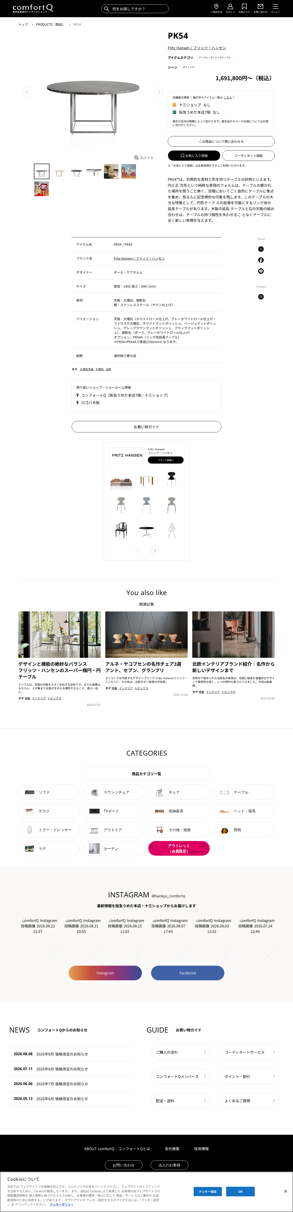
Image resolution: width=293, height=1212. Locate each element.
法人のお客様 (169, 1165)
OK (240, 1191)
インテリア (39, 698)
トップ (23, 24)
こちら (228, 97)
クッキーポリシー (62, 1204)
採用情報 (201, 1148)
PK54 (77, 24)
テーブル (215, 57)
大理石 (100, 369)
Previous (27, 91)
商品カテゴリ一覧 (146, 773)
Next (158, 91)
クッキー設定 (208, 1191)
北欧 (108, 369)
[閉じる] (286, 1191)
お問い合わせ (124, 1165)
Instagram (105, 973)
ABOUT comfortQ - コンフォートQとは (117, 1148)
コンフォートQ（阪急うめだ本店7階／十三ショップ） (125, 395)
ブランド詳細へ (166, 460)
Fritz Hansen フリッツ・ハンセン (197, 47)
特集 (27, 698)
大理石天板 (87, 369)
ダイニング (188, 67)
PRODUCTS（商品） (51, 24)
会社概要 (172, 1148)
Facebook (187, 973)
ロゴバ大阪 (90, 402)
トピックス (54, 698)
